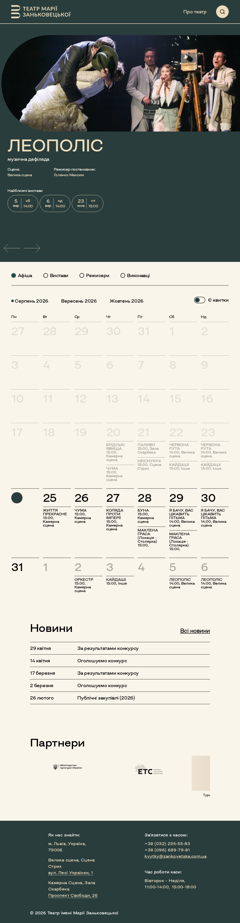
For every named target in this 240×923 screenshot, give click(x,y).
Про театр (195, 11)
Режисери (97, 275)
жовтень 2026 (126, 301)
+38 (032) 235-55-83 (167, 844)
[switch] (199, 300)
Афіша (25, 275)
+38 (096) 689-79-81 (167, 850)
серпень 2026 (31, 301)
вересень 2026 (79, 301)
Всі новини (195, 631)
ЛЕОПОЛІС (55, 145)
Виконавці (138, 275)
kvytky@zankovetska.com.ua (175, 856)
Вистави (59, 275)
